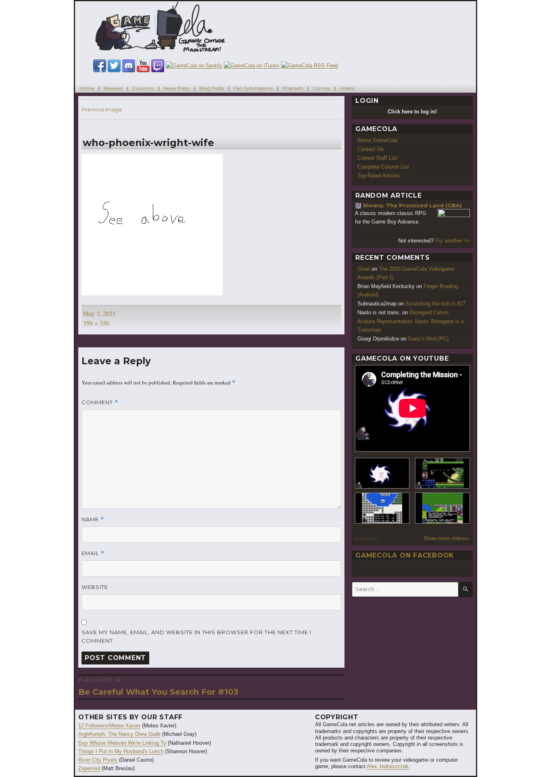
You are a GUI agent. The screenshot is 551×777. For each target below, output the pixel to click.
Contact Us (370, 149)
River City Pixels (97, 760)
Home (87, 88)
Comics (321, 88)
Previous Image (101, 109)
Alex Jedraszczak (388, 766)
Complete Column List (383, 167)
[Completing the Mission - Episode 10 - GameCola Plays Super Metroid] (382, 473)
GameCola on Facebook (404, 555)
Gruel (363, 269)
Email (92, 553)
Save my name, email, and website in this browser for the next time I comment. (196, 636)
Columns (143, 88)
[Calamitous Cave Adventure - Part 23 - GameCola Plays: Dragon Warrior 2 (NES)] (382, 508)
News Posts (176, 88)
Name (92, 519)
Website (94, 587)
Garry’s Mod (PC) (428, 339)
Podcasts (292, 88)
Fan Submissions (253, 88)
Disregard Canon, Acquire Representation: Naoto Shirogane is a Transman (410, 320)
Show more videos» (447, 538)
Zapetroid (89, 768)
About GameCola (377, 140)
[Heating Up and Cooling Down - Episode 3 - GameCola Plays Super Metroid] (442, 473)
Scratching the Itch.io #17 (435, 304)
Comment (99, 402)
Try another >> (452, 241)
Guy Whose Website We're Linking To (122, 743)
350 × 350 (96, 323)
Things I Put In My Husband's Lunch (120, 751)
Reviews (113, 88)
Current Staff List (377, 158)
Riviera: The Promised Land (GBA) (412, 205)
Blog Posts (211, 88)
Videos (347, 88)
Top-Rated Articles (378, 176)
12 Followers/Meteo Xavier (109, 726)
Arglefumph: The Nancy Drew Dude (119, 734)
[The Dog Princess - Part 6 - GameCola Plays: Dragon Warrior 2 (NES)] (442, 508)
